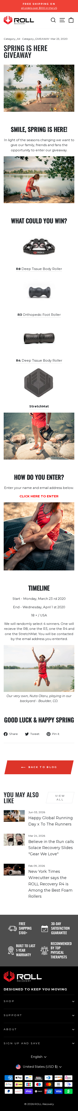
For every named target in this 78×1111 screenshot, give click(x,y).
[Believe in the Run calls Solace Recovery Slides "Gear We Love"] (14, 840)
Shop (9, 1001)
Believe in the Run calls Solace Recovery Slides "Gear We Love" (51, 848)
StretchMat (39, 406)
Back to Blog (42, 767)
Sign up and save (22, 1043)
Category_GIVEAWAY (35, 38)
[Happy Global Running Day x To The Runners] (14, 816)
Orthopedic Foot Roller (39, 315)
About (10, 1029)
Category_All (12, 38)
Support (13, 1015)
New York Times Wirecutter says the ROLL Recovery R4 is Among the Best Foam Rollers (50, 884)
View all (60, 797)
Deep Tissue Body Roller (39, 269)
